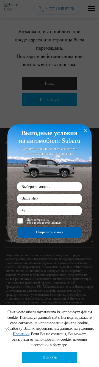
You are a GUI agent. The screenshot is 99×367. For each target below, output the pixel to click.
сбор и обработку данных (44, 222)
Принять (50, 357)
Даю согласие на (44, 221)
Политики (21, 334)
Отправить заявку (49, 232)
